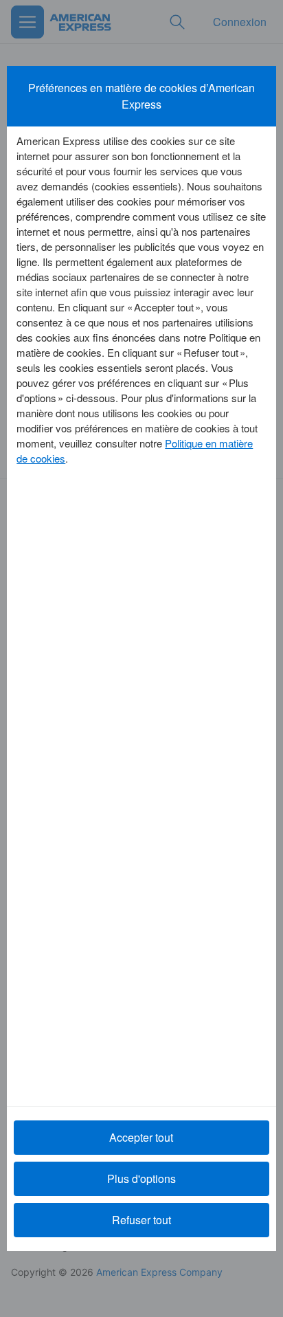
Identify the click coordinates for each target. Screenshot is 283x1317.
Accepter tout (141, 1137)
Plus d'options (141, 1178)
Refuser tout (141, 1220)
